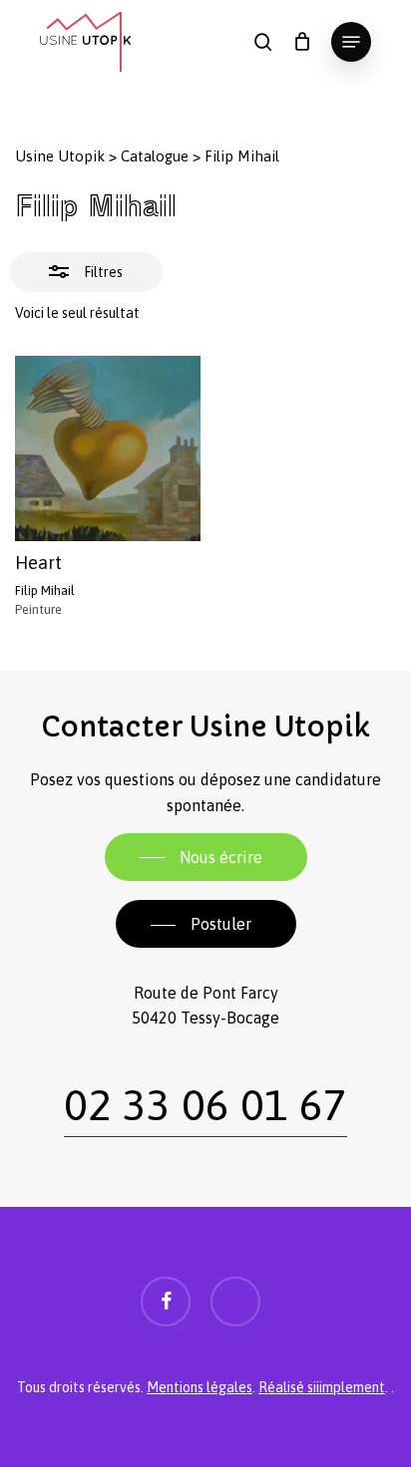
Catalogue (155, 155)
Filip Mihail (45, 590)
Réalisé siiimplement (321, 1387)
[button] (351, 42)
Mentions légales (199, 1387)
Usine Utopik (60, 155)
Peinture (38, 609)
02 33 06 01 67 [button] (205, 1104)
